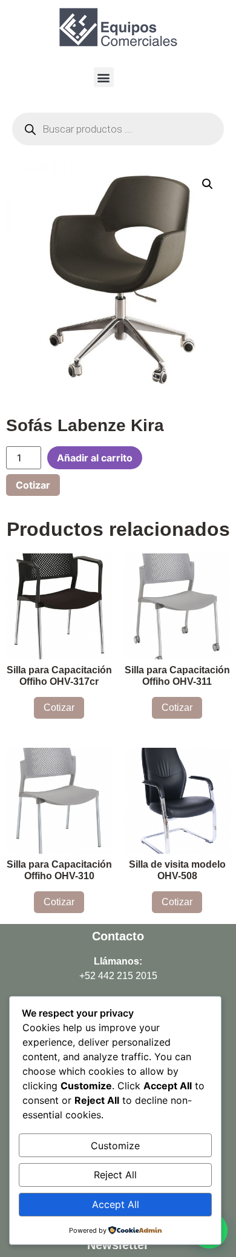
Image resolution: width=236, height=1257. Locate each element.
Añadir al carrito (95, 458)
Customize (115, 1146)
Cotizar (33, 485)
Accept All (115, 1204)
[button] (104, 77)
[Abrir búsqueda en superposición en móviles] (118, 129)
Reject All (115, 1175)
